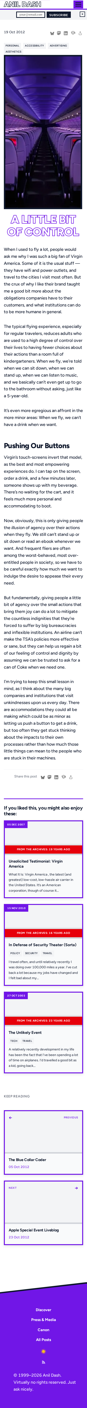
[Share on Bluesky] (52, 32)
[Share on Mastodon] (59, 32)
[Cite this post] (73, 32)
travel (47, 953)
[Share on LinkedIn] (66, 32)
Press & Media (43, 1319)
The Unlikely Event (25, 1032)
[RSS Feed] (43, 1362)
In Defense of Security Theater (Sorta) (42, 945)
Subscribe (58, 15)
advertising (58, 45)
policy (15, 953)
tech (13, 1041)
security (31, 953)
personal (12, 45)
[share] (80, 32)
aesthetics (13, 51)
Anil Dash (22, 4)
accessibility (34, 45)
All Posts (43, 1339)
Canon (43, 1330)
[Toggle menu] (78, 4)
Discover (43, 1310)
